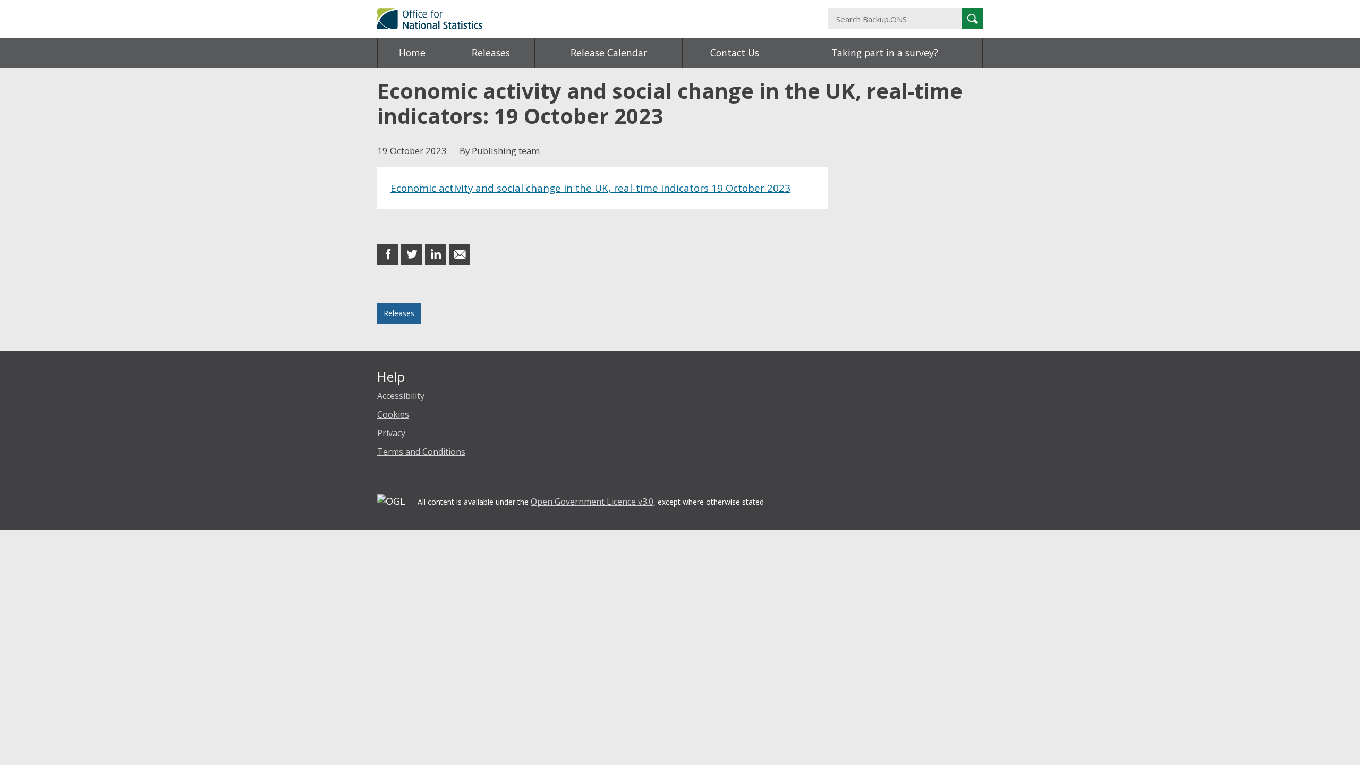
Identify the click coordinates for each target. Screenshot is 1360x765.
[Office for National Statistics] (576, 18)
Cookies (393, 414)
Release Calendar (609, 52)
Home (412, 52)
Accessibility (400, 396)
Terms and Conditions (421, 451)
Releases (491, 52)
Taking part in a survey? (884, 52)
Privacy (391, 433)
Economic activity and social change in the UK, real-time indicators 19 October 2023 (590, 187)
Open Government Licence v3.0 (592, 501)
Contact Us (734, 52)
